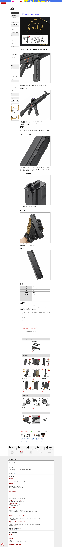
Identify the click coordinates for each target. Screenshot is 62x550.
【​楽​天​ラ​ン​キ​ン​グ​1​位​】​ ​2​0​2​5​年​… (43, 439)
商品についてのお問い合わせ (26, 331)
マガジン (29, 13)
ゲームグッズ (26, 13)
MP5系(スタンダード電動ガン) (35, 14)
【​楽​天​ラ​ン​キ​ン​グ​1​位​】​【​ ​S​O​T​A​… (38, 439)
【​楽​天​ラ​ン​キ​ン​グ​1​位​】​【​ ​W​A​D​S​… (33, 439)
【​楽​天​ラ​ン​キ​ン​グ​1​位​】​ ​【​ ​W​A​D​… (28, 439)
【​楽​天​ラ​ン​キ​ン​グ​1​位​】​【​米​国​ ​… (23, 439)
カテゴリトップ (22, 13)
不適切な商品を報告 (33, 331)
